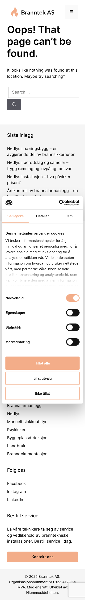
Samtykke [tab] (15, 216)
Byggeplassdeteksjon (27, 437)
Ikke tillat (42, 393)
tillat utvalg (43, 378)
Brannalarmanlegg (24, 405)
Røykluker (16, 429)
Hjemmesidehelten (42, 592)
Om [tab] (69, 216)
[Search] (14, 104)
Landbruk (16, 445)
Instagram (16, 491)
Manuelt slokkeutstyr (27, 421)
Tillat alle (42, 363)
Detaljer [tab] (42, 216)
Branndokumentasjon (27, 453)
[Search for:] (43, 92)
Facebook (16, 483)
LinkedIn (15, 499)
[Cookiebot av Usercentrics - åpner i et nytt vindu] (60, 203)
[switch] (73, 312)
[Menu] (71, 12)
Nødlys (13, 413)
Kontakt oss (43, 556)
